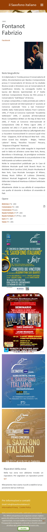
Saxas (4, 222)
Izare (4, 219)
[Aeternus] (9, 204)
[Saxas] (7, 222)
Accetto (23, 529)
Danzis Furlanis (8, 213)
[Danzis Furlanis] (14, 213)
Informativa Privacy (10, 507)
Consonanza (6, 207)
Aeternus (5, 204)
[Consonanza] (12, 207)
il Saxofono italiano (22, 4)
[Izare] (6, 219)
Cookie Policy (25, 507)
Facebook (6, 40)
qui (43, 521)
